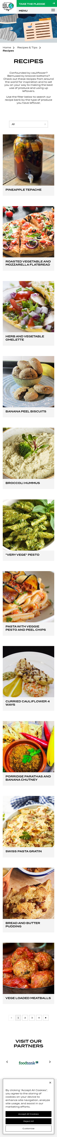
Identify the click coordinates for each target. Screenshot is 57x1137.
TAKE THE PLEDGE (32, 4)
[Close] (50, 1083)
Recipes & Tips (27, 47)
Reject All (28, 1121)
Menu (53, 10)
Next (46, 1018)
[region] (28, 1106)
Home (7, 47)
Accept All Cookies (28, 1114)
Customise (28, 1128)
